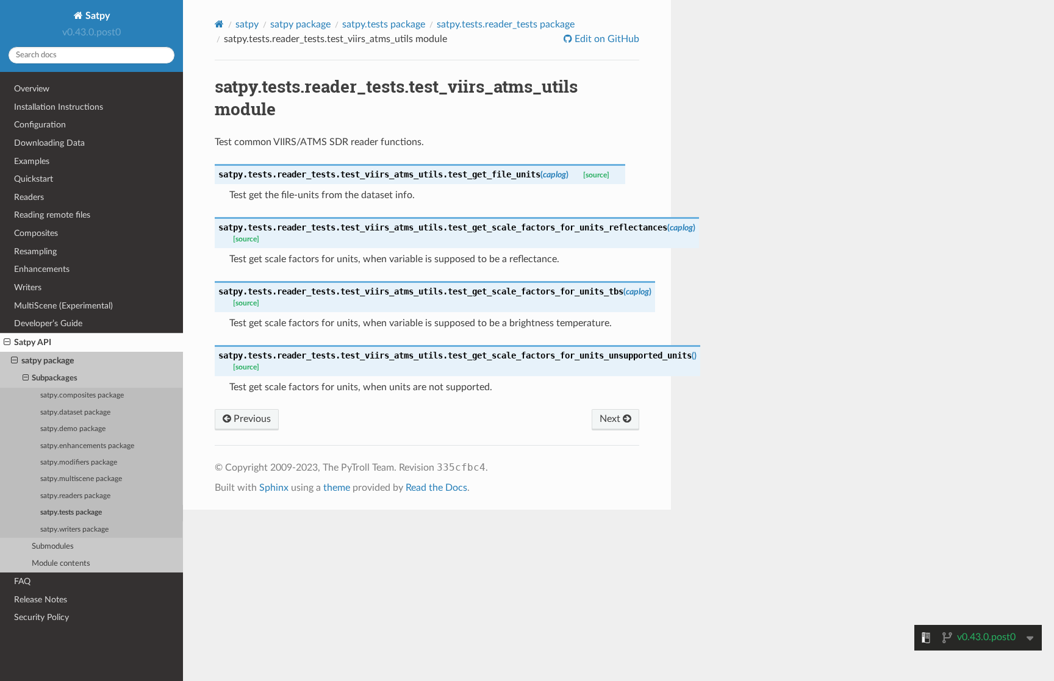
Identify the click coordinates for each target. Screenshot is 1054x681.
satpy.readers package (75, 496)
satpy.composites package (82, 395)
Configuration (40, 124)
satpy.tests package (71, 512)
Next (611, 419)
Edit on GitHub (605, 39)
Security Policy (41, 617)
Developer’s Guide (48, 323)
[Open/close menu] (7, 342)
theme (336, 488)
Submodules (53, 547)
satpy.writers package (74, 529)
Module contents (61, 564)
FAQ (22, 581)
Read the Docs (436, 488)
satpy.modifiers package (78, 462)
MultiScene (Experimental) (63, 305)
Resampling (35, 251)
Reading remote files (52, 214)
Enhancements (42, 269)
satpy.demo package (73, 429)
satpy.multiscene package (81, 479)
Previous (251, 419)
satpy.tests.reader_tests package (506, 24)
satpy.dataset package (75, 412)
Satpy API (32, 342)
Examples (31, 161)
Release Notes (40, 599)
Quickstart (33, 179)
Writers (27, 287)
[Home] (219, 24)
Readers (29, 197)
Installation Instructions (58, 107)
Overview (31, 88)
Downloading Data (49, 143)
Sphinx (274, 488)
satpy (247, 24)
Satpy (96, 16)
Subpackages (54, 378)
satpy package (47, 360)
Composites (36, 233)
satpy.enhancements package (87, 446)
